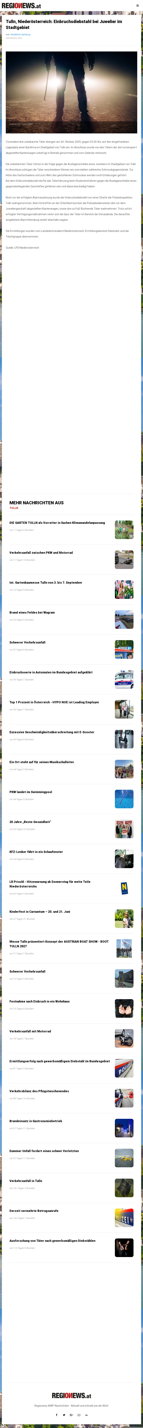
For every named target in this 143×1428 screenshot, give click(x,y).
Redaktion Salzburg (20, 34)
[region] (71, 310)
